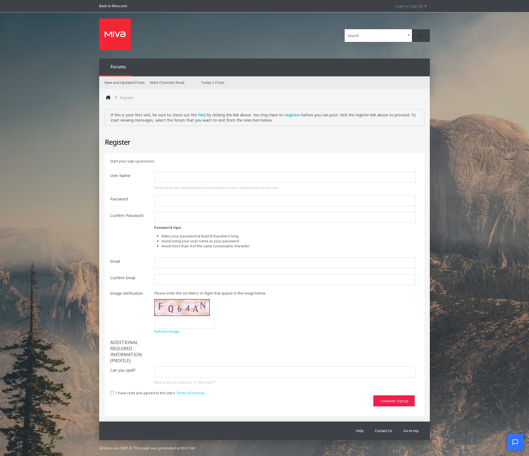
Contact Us (383, 430)
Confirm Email (122, 277)
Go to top (411, 430)
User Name (120, 175)
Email (115, 261)
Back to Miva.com (113, 5)
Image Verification (126, 293)
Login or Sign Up (409, 6)
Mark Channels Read (167, 82)
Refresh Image (166, 331)
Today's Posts (213, 82)
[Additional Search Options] (408, 35)
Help (360, 430)
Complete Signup (394, 400)
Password (119, 199)
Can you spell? (123, 370)
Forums (118, 67)
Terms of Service (190, 392)
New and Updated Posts (125, 82)
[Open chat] (515, 442)
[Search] (421, 35)
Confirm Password (126, 215)
